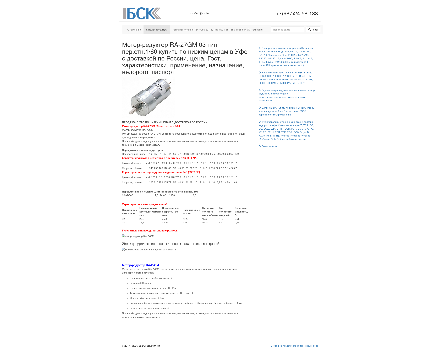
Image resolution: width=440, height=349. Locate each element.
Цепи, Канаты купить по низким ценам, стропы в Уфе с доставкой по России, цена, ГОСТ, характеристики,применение (287, 111)
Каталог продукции (156, 29)
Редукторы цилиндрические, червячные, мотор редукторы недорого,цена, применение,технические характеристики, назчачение (287, 95)
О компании (134, 29)
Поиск (314, 29)
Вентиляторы (269, 146)
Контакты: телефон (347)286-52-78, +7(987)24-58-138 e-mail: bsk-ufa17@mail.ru (218, 29)
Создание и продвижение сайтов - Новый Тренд (294, 345)
